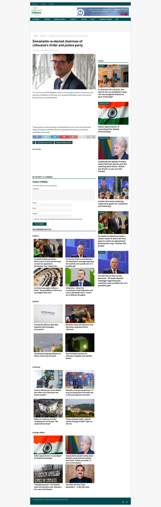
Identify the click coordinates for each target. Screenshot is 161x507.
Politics (53, 50)
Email (34, 208)
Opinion (47, 19)
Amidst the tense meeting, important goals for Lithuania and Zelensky (113, 203)
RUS (117, 19)
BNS (47, 50)
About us (34, 4)
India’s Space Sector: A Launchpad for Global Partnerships (108, 129)
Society (36, 301)
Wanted (51, 4)
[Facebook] (126, 502)
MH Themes (65, 499)
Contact (43, 4)
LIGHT (92, 19)
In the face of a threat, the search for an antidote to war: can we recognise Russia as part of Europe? (112, 93)
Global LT (73, 19)
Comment (36, 189)
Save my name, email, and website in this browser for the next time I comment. (58, 219)
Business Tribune (106, 19)
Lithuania (35, 19)
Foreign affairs (59, 19)
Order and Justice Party (45, 142)
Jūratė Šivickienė (70, 95)
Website (35, 213)
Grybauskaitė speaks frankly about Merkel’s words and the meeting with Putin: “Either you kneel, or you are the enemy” (112, 166)
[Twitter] (123, 502)
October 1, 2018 (39, 50)
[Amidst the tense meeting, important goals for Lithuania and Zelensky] (113, 187)
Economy (36, 367)
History (84, 19)
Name (35, 203)
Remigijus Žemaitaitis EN (63, 142)
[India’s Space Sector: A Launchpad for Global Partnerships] (113, 113)
